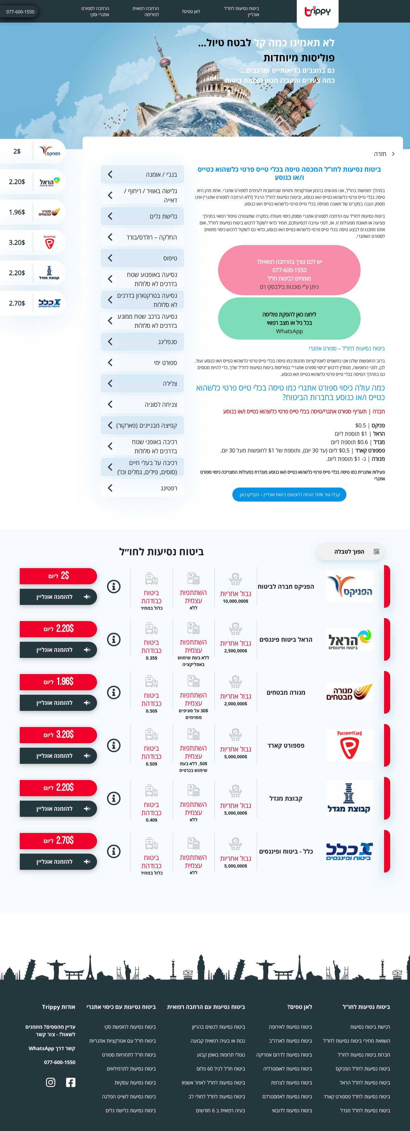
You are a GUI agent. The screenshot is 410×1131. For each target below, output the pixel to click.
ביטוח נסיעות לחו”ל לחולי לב (217, 1096)
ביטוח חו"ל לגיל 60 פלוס (221, 1068)
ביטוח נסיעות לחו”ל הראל (365, 1082)
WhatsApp (289, 323)
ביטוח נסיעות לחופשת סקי (130, 1026)
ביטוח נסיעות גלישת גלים (131, 1110)
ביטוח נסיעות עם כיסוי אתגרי (121, 1007)
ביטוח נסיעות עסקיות (135, 1082)
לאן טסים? (191, 11)
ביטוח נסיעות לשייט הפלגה (129, 1096)
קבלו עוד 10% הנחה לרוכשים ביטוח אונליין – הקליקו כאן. (289, 494)
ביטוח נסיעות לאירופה (290, 1026)
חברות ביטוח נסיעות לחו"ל (364, 1054)
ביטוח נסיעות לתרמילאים (131, 1068)
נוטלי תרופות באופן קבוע (221, 1054)
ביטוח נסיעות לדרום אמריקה (284, 1054)
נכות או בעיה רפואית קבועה (218, 1040)
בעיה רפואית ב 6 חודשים (220, 1110)
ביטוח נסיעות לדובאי (292, 1110)
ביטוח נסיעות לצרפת (291, 1082)
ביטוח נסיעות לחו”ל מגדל (365, 1110)
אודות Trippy (58, 1007)
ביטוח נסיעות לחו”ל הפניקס (363, 1068)
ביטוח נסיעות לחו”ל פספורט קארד (357, 1096)
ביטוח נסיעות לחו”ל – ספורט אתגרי (347, 348)
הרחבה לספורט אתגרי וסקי (95, 11)
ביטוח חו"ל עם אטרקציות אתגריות (122, 1040)
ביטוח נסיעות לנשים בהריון (218, 1026)
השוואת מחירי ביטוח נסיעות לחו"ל (356, 1040)
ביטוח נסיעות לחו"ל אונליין (241, 11)
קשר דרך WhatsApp (52, 1048)
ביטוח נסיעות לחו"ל (366, 1007)
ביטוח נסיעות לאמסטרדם (287, 1096)
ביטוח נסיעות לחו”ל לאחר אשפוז (213, 1082)
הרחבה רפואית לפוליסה (145, 11)
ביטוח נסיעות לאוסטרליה (287, 1068)
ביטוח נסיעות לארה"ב (290, 1040)
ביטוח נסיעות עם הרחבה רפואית (206, 1007)
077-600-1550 (20, 12)
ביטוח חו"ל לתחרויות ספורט (129, 1054)
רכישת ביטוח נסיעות (370, 1026)
